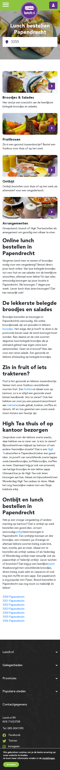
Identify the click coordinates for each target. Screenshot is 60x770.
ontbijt (19, 532)
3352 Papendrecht (13, 605)
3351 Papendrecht (13, 601)
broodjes (7, 329)
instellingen (48, 758)
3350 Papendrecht (13, 597)
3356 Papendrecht (13, 621)
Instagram (13, 746)
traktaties (13, 405)
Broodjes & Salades (18, 97)
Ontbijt (8, 181)
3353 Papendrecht (13, 609)
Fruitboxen (11, 139)
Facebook (14, 735)
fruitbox (29, 389)
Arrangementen (15, 223)
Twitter (12, 741)
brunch (51, 564)
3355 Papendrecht (13, 617)
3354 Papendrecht (13, 613)
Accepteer (11, 764)
